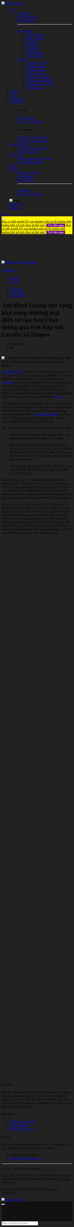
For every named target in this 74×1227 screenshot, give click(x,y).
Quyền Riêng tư (19, 1125)
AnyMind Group (9, 270)
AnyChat (7, 382)
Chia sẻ (14, 278)
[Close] (3, 219)
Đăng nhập (16, 204)
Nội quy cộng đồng (21, 1129)
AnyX (58, 396)
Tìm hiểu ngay (56, 225)
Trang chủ (15, 288)
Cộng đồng (16, 292)
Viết (4, 214)
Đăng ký (14, 207)
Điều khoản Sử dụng (22, 1122)
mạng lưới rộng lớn (46, 414)
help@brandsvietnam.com (25, 1158)
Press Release (17, 295)
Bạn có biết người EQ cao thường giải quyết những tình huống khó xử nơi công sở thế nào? (36, 223)
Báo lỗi (14, 281)
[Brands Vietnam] (13, 3)
